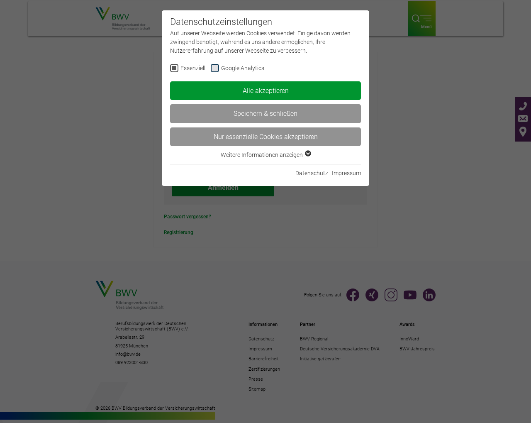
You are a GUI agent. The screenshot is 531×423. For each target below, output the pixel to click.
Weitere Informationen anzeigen (262, 155)
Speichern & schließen (265, 113)
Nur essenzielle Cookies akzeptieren (266, 137)
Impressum (346, 173)
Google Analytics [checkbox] (242, 68)
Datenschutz (311, 173)
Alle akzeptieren (266, 91)
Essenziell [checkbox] (192, 68)
